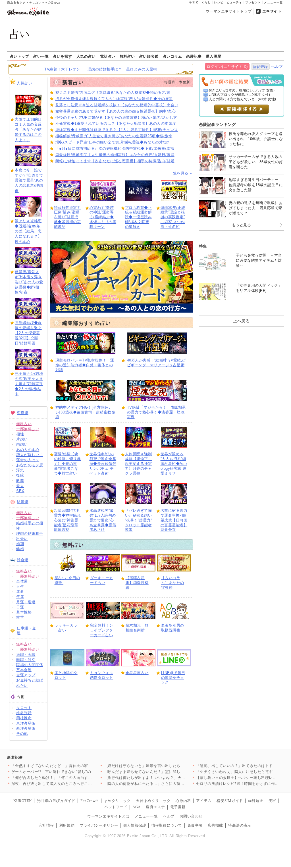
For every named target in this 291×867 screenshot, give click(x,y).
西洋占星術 (26, 728)
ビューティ (234, 2)
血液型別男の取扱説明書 (172, 627)
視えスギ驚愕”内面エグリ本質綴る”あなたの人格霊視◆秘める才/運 (113, 92)
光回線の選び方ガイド (56, 801)
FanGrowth (89, 801)
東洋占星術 (26, 723)
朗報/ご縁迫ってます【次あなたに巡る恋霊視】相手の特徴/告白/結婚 (114, 161)
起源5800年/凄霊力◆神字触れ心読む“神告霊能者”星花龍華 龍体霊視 (67, 520)
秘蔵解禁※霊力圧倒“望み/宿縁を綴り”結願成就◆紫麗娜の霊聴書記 (67, 217)
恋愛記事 (193, 56)
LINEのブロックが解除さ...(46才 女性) (239, 95)
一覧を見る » (181, 173)
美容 (272, 801)
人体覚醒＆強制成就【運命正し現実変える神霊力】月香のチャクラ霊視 (138, 463)
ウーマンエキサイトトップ (229, 11)
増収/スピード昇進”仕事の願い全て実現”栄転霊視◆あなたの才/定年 (113, 142)
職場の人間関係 (29, 665)
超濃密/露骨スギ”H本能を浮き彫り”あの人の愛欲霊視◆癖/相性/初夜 (29, 282)
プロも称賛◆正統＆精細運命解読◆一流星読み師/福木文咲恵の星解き (138, 217)
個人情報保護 (134, 825)
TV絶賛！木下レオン (62, 69)
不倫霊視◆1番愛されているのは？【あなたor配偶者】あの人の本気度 (115, 123)
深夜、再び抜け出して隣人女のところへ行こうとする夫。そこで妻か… (72, 783)
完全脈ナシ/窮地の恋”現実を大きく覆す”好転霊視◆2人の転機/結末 (29, 383)
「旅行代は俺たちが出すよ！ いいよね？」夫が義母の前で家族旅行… (164, 777)
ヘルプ (277, 67)
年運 (20, 596)
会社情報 (46, 825)
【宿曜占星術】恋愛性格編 (137, 583)
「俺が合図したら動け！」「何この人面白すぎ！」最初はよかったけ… (72, 777)
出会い (22, 539)
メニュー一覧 (273, 2)
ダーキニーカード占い (101, 580)
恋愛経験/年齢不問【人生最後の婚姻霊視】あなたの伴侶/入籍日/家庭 (114, 155)
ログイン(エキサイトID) (227, 67)
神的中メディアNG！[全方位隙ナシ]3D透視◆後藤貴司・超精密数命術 (85, 412)
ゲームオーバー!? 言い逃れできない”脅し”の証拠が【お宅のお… (68, 772)
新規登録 (260, 67)
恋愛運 (22, 413)
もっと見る (241, 225)
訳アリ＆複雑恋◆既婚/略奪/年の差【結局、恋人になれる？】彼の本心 (28, 231)
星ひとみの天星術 (141, 69)
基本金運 (24, 670)
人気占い (24, 83)
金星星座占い (137, 673)
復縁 (20, 475)
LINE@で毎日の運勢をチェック (173, 678)
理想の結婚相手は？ (105, 69)
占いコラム (172, 56)
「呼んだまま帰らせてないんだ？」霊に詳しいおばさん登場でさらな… (165, 772)
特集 (203, 246)
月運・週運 (26, 602)
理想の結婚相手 (29, 533)
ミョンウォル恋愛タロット (101, 675)
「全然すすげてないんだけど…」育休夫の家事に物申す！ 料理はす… (71, 766)
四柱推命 (24, 718)
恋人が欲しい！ (29, 455)
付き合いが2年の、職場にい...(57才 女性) (242, 90)
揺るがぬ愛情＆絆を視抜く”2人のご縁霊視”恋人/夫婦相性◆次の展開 (114, 99)
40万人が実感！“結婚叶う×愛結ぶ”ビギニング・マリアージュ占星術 (156, 362)
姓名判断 (24, 713)
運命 (20, 591)
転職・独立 (26, 660)
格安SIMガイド (230, 801)
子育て (193, 2)
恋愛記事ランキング (217, 124)
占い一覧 (41, 56)
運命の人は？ (27, 460)
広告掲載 (215, 825)
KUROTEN (22, 801)
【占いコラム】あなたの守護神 (172, 583)
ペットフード (115, 807)
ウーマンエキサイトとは (108, 816)
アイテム (203, 801)
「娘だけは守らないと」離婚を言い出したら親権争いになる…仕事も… (165, 766)
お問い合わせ (191, 816)
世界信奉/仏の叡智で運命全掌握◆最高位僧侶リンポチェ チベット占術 (103, 463)
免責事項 (195, 825)
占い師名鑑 (149, 56)
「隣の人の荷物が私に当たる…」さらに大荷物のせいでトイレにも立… (165, 783)
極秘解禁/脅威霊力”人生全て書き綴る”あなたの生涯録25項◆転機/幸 (113, 136)
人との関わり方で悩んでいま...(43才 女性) (242, 99)
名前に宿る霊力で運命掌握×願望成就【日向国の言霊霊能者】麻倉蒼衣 (174, 520)
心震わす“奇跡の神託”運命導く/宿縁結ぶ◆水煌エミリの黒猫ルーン (103, 217)
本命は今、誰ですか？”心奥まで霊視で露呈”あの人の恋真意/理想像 (29, 180)
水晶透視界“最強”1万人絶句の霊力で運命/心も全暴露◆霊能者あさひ (103, 520)
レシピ (218, 2)
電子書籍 (178, 807)
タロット (24, 708)
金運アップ (26, 675)
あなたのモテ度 (29, 465)
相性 (20, 434)
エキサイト (272, 11)
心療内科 (183, 801)
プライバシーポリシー (99, 825)
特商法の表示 (239, 825)
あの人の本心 (27, 450)
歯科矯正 (255, 801)
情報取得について (166, 825)
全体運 (22, 581)
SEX (20, 491)
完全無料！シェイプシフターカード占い (101, 630)
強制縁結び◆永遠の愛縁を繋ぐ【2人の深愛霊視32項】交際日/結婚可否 (28, 333)
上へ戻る (241, 321)
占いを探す (62, 56)
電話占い (107, 56)
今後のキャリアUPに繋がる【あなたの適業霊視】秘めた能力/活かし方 (116, 117)
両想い (22, 444)
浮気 (20, 470)
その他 (22, 733)
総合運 (22, 560)
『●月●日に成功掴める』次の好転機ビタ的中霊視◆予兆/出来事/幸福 (114, 148)
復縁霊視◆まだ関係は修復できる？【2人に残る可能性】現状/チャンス (116, 130)
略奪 (20, 481)
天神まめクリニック (153, 801)
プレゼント (253, 2)
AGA (136, 807)
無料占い (127, 56)
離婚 (20, 549)
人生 (20, 586)
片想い (22, 439)
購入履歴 (213, 56)
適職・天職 (26, 654)
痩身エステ (155, 807)
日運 (20, 607)
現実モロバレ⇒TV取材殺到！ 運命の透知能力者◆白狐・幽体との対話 (84, 365)
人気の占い (86, 56)
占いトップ (19, 56)
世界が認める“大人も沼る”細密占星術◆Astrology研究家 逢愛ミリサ (174, 463)
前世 (20, 617)
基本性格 (24, 612)
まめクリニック (117, 801)
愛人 (20, 486)
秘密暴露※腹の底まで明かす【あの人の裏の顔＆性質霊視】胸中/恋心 (115, 111)
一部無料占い (27, 429)
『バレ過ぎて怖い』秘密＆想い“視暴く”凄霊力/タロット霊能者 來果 (138, 520)
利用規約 (66, 825)
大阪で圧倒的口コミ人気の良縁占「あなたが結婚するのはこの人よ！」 (28, 129)
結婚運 (22, 502)
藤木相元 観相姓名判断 (137, 627)
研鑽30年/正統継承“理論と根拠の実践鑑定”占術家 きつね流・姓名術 (173, 217)
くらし (206, 2)
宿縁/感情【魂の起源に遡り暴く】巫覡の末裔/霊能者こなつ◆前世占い (67, 463)
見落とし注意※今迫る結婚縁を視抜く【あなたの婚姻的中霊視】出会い (116, 105)
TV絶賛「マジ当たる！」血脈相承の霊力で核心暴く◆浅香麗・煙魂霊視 (156, 412)
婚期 (20, 544)
